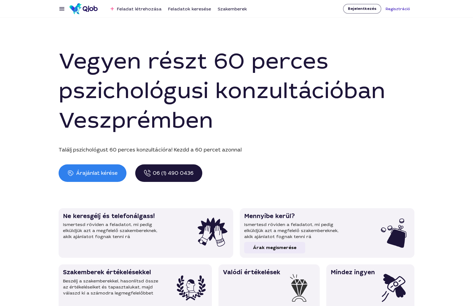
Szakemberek (232, 9)
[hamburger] (61, 8)
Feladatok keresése (189, 9)
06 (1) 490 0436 (173, 173)
